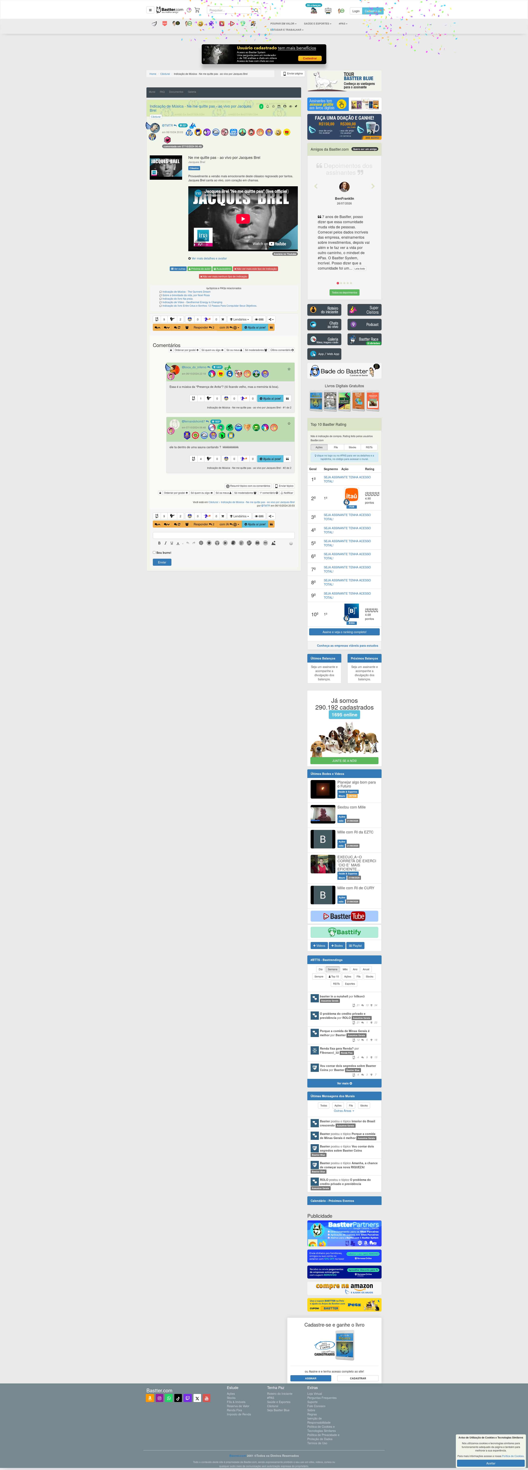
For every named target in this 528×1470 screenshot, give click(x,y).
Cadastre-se (373, 11)
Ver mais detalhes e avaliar (209, 258)
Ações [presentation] (319, 447)
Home (153, 73)
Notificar (288, 492)
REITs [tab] (336, 983)
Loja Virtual (314, 1393)
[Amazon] (150, 1398)
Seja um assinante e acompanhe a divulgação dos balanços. (324, 673)
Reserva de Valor (238, 1406)
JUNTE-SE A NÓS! (344, 761)
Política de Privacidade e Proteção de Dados (323, 1437)
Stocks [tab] (369, 976)
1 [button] (201, 398)
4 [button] (201, 459)
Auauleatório (223, 268)
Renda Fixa (234, 1410)
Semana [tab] (332, 969)
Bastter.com (237, 1456)
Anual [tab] (366, 969)
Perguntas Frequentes (322, 1398)
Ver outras (179, 268)
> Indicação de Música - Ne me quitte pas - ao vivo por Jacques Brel (257, 502)
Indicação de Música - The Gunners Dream (187, 291)
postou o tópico (347, 1123)
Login (356, 11)
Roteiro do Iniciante (279, 1393)
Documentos (176, 91)
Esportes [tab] (350, 983)
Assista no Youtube (285, 254)
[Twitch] (188, 1398)
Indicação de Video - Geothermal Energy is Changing (192, 302)
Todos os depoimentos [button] (344, 292)
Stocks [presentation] (352, 447)
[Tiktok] (178, 1398)
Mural (152, 91)
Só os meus (233, 350)
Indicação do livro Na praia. (178, 298)
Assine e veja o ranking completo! (345, 632)
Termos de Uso (317, 1443)
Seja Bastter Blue (278, 1410)
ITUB (351, 506)
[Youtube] (206, 1398)
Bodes (338, 945)
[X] (197, 1398)
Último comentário (280, 350)
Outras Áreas (343, 1111)
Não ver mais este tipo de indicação (256, 268)
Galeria (192, 91)
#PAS (270, 1398)
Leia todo (360, 268)
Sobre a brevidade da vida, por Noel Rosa (186, 295)
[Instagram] (159, 1398)
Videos (320, 945)
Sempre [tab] (319, 976)
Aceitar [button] (490, 1463)
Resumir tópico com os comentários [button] (250, 485)
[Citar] (271, 327)
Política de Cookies (513, 1456)
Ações (231, 1393)
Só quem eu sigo (211, 350)
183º (218, 367)
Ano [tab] (355, 969)
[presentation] (159, 543)
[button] (150, 9)
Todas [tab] (323, 1105)
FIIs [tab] (359, 976)
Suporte (312, 1402)
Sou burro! (163, 552)
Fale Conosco (316, 1406)
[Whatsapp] (169, 1398)
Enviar (162, 562)
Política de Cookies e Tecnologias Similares (321, 1428)
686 (261, 319)
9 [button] (164, 319)
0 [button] (198, 319)
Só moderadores (254, 350)
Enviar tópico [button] (285, 485)
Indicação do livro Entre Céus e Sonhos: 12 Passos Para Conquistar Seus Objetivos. (210, 305)
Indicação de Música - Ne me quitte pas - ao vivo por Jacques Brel (200, 108)
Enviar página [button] (294, 73)
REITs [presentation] (369, 447)
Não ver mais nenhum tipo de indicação (224, 276)
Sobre (311, 1410)
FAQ (162, 91)
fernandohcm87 (195, 421)
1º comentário (268, 492)
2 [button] (180, 319)
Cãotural (272, 1406)
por (348, 1000)
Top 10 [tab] (335, 976)
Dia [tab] (321, 969)
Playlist (357, 945)
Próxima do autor (200, 268)
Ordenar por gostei (185, 350)
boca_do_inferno (195, 367)
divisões (374, 343)
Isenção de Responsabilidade (319, 1420)
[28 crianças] (314, 11)
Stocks (231, 1398)
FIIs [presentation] (336, 447)
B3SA (352, 623)
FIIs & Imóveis (236, 1402)
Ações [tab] (347, 976)
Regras (312, 1414)
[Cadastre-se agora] (264, 55)
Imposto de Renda (239, 1414)
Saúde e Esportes (278, 1402)
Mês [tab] (345, 969)
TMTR (169, 125)
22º (184, 125)
